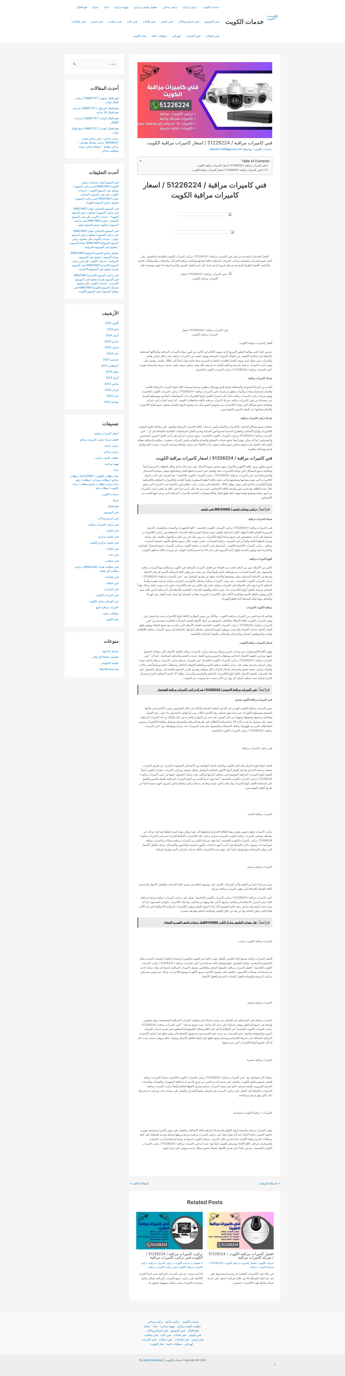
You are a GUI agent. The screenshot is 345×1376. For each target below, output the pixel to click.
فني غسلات (212, 36)
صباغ (95, 7)
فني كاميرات (193, 36)
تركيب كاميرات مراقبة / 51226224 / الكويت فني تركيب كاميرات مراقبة (174, 1256)
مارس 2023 (111, 383)
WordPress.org (109, 669)
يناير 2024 (113, 353)
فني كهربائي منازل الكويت (104, 601)
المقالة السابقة (270, 1183)
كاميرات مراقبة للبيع (107, 607)
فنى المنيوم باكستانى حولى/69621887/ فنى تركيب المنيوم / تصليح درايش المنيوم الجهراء (97, 198)
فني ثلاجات (149, 21)
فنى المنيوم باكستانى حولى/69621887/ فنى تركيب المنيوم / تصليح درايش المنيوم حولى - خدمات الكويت (95, 234)
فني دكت (132, 21)
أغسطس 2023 (110, 365)
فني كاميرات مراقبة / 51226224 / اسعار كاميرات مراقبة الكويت (231, 165)
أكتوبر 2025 (112, 323)
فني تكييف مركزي (108, 536)
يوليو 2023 (112, 371)
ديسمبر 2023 (111, 359)
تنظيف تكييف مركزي (145, 7)
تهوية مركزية (121, 7)
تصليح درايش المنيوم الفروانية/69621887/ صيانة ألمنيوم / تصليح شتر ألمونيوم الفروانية (94, 243)
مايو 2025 (113, 329)
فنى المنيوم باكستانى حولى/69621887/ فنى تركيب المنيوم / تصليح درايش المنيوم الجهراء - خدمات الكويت (95, 212)
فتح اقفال (81, 7)
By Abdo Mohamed (151, 1360)
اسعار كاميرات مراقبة (106, 433)
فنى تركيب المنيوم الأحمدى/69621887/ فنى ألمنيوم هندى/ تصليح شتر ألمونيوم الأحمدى (95, 265)
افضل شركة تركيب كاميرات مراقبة (99, 439)
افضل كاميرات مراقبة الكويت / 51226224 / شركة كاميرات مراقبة (241, 1256)
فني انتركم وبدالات (188, 21)
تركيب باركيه (190, 7)
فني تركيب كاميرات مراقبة (162, 1266)
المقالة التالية (139, 1183)
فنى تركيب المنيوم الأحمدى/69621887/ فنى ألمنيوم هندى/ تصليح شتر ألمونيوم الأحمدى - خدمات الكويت (96, 279)
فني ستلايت (114, 21)
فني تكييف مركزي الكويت (104, 542)
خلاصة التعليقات (109, 663)
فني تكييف (167, 21)
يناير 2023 (113, 395)
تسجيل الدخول (110, 651)
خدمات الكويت (244, 21)
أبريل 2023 (112, 377)
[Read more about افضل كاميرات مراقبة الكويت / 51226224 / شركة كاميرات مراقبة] (240, 1230)
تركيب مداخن (170, 7)
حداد (106, 7)
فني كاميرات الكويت (107, 595)
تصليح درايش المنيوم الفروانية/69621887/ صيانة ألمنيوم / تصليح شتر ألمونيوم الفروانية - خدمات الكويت (94, 257)
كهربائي (176, 36)
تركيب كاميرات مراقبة (160, 1262)
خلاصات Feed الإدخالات (105, 657)
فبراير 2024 (112, 347)
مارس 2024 (111, 341)
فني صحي (97, 21)
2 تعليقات (198, 1262)
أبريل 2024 (112, 335)
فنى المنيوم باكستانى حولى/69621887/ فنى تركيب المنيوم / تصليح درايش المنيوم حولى (95, 220)
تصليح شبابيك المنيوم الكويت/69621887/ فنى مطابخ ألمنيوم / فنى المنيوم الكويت (96, 287)
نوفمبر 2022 (111, 402)
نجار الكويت (139, 36)
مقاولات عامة (159, 36)
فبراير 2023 (112, 389)
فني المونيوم (211, 21)
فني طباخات (78, 21)
